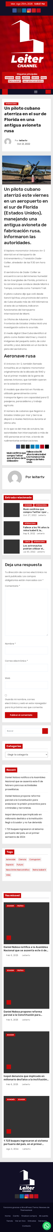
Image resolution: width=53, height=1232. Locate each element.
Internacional (11, 104)
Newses (42, 1207)
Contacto (26, 1226)
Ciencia (27, 542)
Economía (28, 505)
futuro (43, 77)
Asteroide (9, 77)
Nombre (10, 643)
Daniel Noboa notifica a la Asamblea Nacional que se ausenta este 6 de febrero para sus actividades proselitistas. (26, 952)
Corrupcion (34, 859)
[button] (42, 92)
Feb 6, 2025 (12, 955)
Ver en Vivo (20, 1221)
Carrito (16, 1216)
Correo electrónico (16, 660)
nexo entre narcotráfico (33, 81)
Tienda (10, 1221)
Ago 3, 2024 (12, 1149)
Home (8, 1216)
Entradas (32, 1221)
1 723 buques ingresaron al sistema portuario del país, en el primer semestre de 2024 (24, 833)
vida (18, 77)
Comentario (12, 586)
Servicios (42, 1221)
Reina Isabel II (14, 81)
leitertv (23, 140)
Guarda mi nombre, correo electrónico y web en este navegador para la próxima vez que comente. (26, 703)
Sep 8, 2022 (29, 533)
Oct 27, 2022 (29, 515)
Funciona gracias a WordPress (18, 1207)
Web (7, 678)
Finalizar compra (29, 1216)
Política (20, 906)
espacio (26, 77)
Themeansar (26, 1210)
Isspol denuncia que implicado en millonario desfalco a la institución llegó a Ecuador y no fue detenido (24, 818)
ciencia (35, 77)
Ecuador (10, 906)
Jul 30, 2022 (29, 551)
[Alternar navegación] (36, 92)
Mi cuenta (43, 1216)
